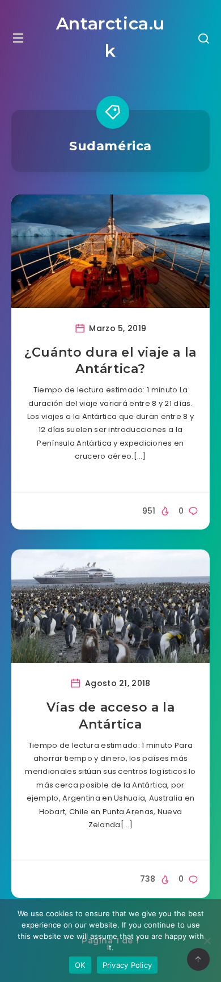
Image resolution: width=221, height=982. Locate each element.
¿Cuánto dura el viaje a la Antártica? (110, 361)
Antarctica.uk (110, 37)
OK (80, 965)
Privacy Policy (127, 965)
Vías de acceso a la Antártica (110, 716)
